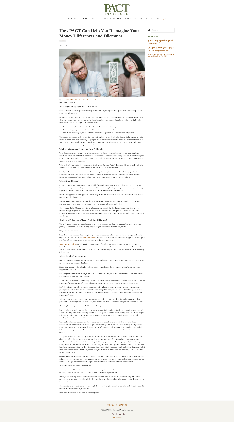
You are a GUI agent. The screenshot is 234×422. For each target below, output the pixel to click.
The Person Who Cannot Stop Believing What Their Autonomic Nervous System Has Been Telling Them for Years (161, 48)
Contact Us (121, 405)
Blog (119, 19)
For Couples (102, 19)
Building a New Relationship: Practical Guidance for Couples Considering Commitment (160, 41)
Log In (164, 19)
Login (156, 19)
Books (112, 19)
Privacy (110, 405)
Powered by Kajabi (117, 417)
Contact (148, 19)
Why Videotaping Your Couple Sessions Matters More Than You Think (161, 55)
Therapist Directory (132, 19)
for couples (62, 40)
